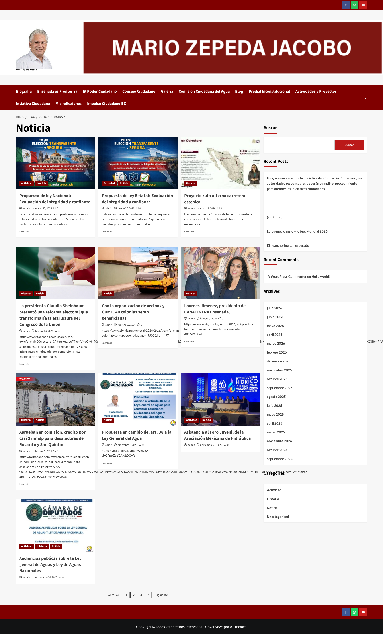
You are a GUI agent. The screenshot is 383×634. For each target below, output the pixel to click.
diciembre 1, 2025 (127, 445)
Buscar (270, 128)
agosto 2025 (276, 397)
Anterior (113, 595)
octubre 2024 (277, 450)
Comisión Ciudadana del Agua (204, 91)
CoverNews (214, 626)
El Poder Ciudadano (100, 91)
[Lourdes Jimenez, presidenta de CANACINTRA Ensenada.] (220, 273)
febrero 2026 (277, 352)
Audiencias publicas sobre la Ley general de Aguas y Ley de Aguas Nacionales (50, 564)
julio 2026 (274, 308)
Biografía (24, 91)
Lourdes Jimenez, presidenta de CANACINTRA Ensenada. (215, 309)
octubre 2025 (277, 379)
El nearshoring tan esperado (288, 245)
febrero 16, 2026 (127, 325)
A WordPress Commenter (287, 276)
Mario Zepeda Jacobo (26, 69)
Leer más (24, 231)
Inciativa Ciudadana (33, 103)
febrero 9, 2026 (208, 319)
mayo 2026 (275, 326)
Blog (239, 91)
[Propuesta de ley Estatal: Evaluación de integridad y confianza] (138, 163)
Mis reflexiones (68, 103)
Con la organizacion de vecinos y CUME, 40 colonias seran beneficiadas (133, 312)
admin (26, 208)
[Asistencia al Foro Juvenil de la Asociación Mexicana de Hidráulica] (220, 399)
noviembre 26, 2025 (46, 577)
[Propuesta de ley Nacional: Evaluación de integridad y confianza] (55, 163)
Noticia (41, 183)
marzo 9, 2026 (207, 208)
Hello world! (321, 276)
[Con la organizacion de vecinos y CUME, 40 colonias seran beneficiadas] (138, 273)
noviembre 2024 (279, 441)
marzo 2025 (276, 432)
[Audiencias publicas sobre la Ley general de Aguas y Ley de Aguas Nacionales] (55, 525)
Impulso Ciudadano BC (106, 103)
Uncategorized (278, 517)
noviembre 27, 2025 (211, 445)
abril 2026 (274, 335)
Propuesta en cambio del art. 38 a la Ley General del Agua (137, 435)
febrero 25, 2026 (44, 331)
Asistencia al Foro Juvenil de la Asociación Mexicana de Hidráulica (217, 435)
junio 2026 (275, 317)
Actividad (26, 183)
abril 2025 (274, 423)
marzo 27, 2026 (43, 208)
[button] (364, 98)
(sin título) (275, 217)
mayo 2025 (275, 414)
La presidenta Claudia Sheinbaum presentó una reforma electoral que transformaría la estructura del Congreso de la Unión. (53, 315)
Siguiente (162, 595)
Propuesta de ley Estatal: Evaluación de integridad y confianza (137, 199)
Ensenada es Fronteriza (57, 91)
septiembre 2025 (280, 388)
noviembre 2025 (279, 370)
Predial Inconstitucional (269, 91)
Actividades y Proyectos (316, 91)
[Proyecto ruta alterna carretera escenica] (220, 163)
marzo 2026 (276, 343)
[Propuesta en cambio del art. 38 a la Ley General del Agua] (138, 399)
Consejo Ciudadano (138, 91)
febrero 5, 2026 (43, 451)
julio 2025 (274, 405)
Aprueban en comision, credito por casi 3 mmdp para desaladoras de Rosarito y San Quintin (52, 438)
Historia (26, 293)
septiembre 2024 (280, 459)
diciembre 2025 (279, 361)
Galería (167, 91)
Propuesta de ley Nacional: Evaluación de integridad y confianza (55, 199)
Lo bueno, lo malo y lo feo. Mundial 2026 (297, 231)
